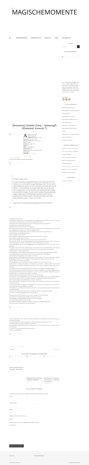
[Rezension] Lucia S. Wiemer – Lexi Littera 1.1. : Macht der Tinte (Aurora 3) (51, 379)
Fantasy (11, 346)
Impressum (11, 455)
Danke (56, 37)
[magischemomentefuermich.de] (44, 20)
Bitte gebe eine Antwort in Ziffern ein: (17, 416)
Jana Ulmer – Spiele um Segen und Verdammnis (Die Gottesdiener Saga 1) (69, 160)
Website (11, 409)
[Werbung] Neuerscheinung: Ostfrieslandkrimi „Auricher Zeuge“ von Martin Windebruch (71, 110)
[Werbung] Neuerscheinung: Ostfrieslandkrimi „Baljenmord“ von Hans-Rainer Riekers (70, 119)
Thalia (15, 157)
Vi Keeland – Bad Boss (67, 140)
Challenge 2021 (66, 37)
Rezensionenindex (21, 37)
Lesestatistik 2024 (36, 37)
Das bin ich (48, 37)
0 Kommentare (56, 349)
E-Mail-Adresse (13, 403)
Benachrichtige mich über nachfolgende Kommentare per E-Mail (24, 422)
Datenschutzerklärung (39, 455)
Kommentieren (12, 425)
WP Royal (18, 462)
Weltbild (18, 157)
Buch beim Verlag (27, 156)
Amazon (11, 157)
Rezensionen (21, 346)
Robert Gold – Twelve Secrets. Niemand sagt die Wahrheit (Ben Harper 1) (69, 128)
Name (11, 396)
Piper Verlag (32, 153)
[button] (63, 99)
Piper (28, 145)
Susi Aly (13, 349)
